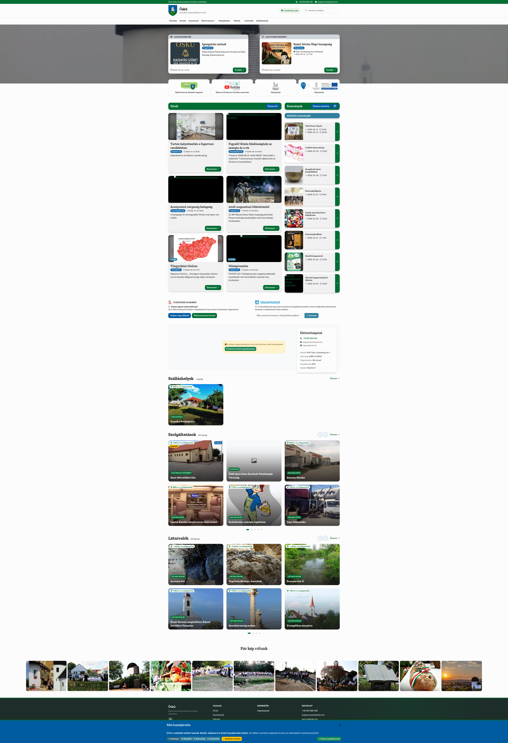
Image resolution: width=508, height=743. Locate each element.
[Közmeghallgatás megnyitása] (337, 197)
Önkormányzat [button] (208, 21)
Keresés (312, 315)
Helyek (216, 719)
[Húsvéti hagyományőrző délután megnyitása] (337, 283)
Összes (334, 378)
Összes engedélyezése (330, 739)
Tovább (238, 70)
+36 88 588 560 (306, 2)
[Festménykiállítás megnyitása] (337, 240)
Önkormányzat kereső (204, 315)
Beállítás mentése (233, 739)
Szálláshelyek (262, 21)
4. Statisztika (213, 739)
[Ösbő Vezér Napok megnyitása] (337, 131)
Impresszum (263, 710)
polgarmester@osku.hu (313, 342)
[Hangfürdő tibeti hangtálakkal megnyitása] (337, 175)
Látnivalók (248, 21)
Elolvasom (212, 169)
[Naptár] (335, 106)
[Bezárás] (340, 725)
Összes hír (273, 106)
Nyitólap (173, 21)
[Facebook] (170, 719)
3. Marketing (199, 739)
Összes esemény (321, 106)
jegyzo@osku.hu (310, 345)
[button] (247, 529)
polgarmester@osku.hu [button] (328, 2)
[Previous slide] (320, 434)
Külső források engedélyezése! (241, 349)
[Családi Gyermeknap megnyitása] (337, 153)
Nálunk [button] (237, 21)
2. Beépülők (186, 739)
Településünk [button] (224, 21)
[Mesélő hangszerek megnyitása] (337, 262)
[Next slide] (325, 434)
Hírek (215, 710)
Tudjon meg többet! (179, 315)
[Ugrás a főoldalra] (172, 10)
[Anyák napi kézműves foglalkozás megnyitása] (337, 218)
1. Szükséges (173, 739)
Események (194, 21)
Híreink (183, 21)
